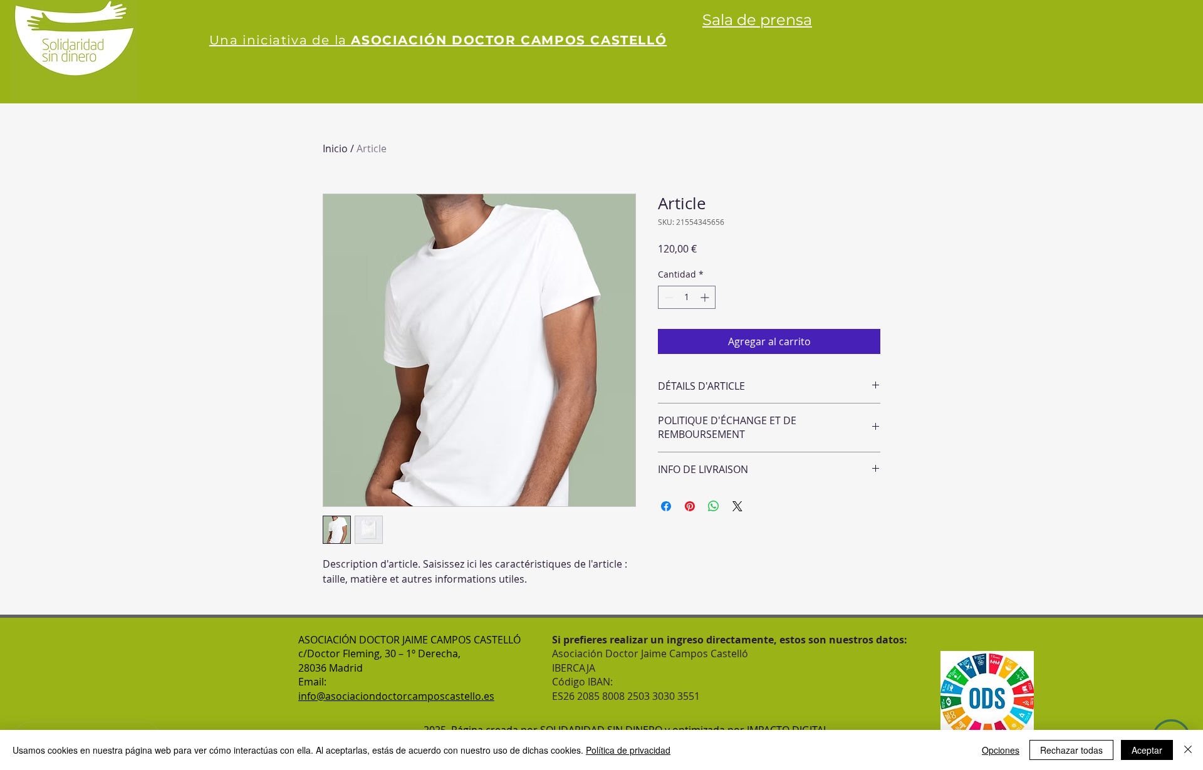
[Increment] (706, 297)
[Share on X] (737, 506)
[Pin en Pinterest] (689, 506)
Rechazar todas (1071, 750)
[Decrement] (667, 297)
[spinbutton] (686, 297)
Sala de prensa (757, 20)
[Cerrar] (1187, 750)
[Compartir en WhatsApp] (713, 506)
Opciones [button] (1000, 750)
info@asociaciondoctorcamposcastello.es (396, 696)
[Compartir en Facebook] (666, 506)
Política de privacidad (628, 750)
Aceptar (1147, 750)
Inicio (335, 148)
